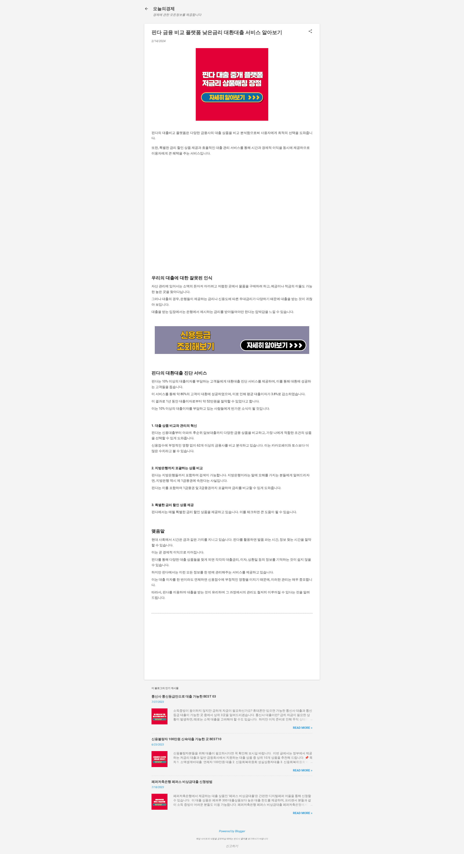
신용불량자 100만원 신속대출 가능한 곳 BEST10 (186, 739)
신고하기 (232, 846)
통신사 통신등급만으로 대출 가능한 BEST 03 (184, 696)
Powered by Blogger (232, 831)
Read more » (302, 727)
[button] (310, 31)
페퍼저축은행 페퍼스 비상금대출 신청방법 (182, 782)
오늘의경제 (164, 8)
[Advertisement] (232, 187)
